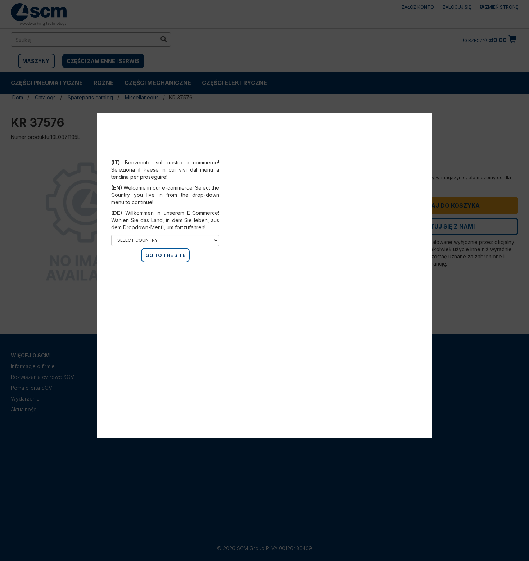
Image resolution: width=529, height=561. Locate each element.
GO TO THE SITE (165, 255)
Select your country (170, 154)
